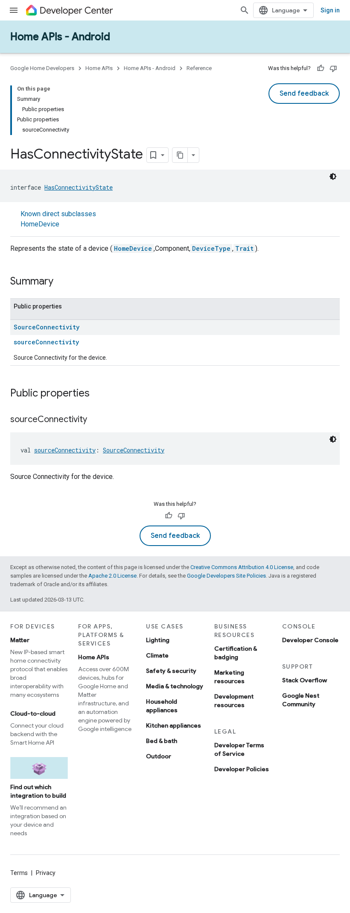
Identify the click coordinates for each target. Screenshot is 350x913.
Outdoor (158, 756)
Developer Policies (241, 769)
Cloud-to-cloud (32, 713)
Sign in (330, 10)
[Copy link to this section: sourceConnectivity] (95, 420)
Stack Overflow (304, 680)
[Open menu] (13, 10)
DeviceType (211, 248)
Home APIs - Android (60, 36)
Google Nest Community (300, 700)
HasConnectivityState (78, 187)
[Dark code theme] (333, 176)
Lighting (157, 640)
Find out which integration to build (38, 791)
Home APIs (99, 68)
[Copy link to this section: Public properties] (98, 394)
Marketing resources (229, 677)
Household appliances (162, 706)
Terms (19, 872)
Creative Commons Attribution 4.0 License (241, 567)
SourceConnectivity (46, 327)
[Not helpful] (333, 68)
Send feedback (304, 93)
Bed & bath (161, 741)
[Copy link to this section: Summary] (61, 282)
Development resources (234, 701)
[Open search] (244, 10)
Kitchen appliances (173, 725)
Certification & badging (235, 653)
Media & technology (174, 686)
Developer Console (310, 640)
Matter (19, 640)
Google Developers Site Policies (226, 575)
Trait (244, 248)
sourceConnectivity (46, 342)
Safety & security (171, 671)
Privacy (45, 872)
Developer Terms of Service (239, 749)
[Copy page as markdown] (180, 155)
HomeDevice (39, 224)
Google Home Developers (42, 68)
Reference (199, 68)
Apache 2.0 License (112, 575)
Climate (157, 655)
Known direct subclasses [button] (58, 219)
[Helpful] (320, 68)
